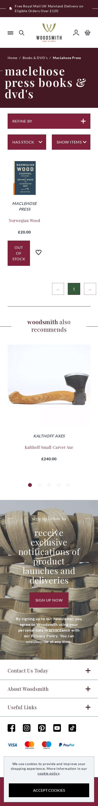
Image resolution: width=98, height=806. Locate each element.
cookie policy (48, 773)
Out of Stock (18, 253)
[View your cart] (87, 32)
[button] (30, 485)
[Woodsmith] (48, 32)
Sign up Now (49, 600)
